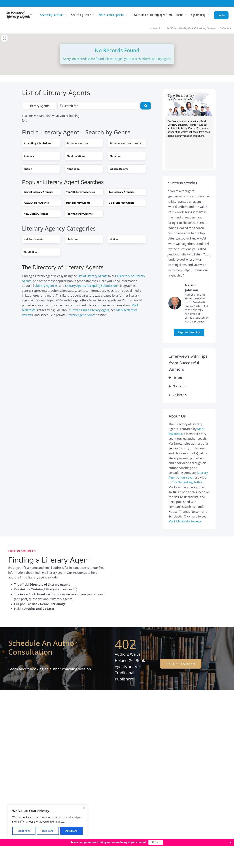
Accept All (71, 830)
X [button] (230, 842)
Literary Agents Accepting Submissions (91, 286)
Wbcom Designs (119, 168)
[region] (47, 822)
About (179, 15)
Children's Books (76, 156)
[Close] (84, 808)
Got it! (155, 842)
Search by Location (51, 15)
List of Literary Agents (92, 276)
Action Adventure (77, 143)
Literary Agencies (46, 286)
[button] (167, 256)
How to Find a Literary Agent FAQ (152, 15)
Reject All (48, 830)
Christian (115, 156)
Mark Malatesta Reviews (185, 521)
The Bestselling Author (187, 482)
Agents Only (198, 15)
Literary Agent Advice (80, 315)
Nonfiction (73, 168)
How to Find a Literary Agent (89, 310)
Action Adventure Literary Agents (130, 143)
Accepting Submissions (37, 143)
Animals (29, 156)
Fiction (28, 168)
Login (221, 15)
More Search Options (111, 15)
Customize (24, 830)
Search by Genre (81, 15)
